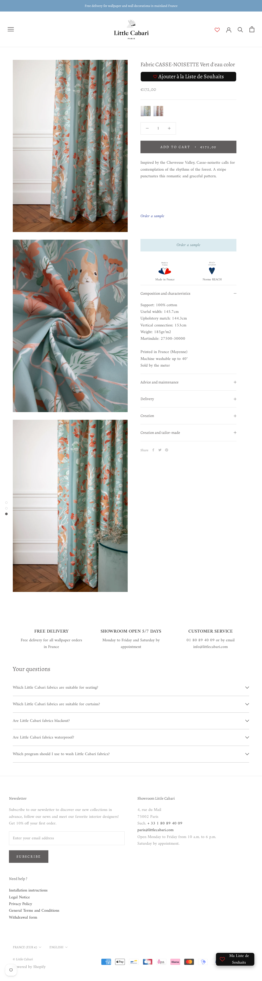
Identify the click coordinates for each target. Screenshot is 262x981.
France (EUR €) (25, 947)
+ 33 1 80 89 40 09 (164, 823)
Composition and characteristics (165, 293)
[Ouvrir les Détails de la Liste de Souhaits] (220, 29)
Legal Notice (19, 897)
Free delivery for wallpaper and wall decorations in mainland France (131, 6)
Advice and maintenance (159, 382)
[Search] (240, 29)
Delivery (147, 398)
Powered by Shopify (29, 967)
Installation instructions (28, 890)
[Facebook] (153, 449)
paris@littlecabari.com (155, 830)
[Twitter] (159, 449)
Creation (147, 415)
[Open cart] (251, 29)
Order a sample (188, 245)
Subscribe (28, 856)
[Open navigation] (11, 29)
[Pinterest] (166, 449)
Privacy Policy (20, 904)
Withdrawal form (23, 917)
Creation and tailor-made (160, 432)
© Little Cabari (23, 959)
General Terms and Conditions (34, 910)
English (56, 947)
